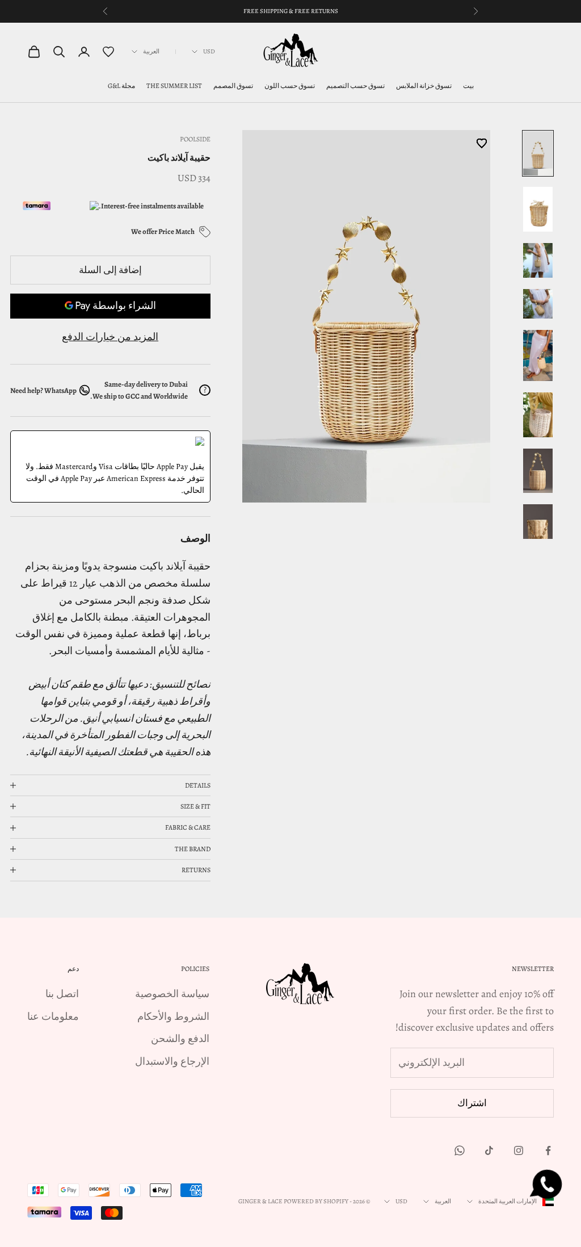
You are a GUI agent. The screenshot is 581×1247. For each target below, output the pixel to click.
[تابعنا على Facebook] (548, 1150)
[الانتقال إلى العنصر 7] (538, 470)
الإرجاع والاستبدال (172, 1061)
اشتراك (472, 1103)
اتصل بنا (62, 994)
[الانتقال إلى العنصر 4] (538, 304)
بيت (468, 85)
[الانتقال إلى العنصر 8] (538, 526)
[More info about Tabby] (76, 205)
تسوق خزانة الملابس (424, 85)
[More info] (204, 231)
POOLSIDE (195, 139)
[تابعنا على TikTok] (489, 1150)
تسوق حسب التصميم (355, 85)
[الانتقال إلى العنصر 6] (538, 414)
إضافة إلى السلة (110, 270)
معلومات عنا (53, 1016)
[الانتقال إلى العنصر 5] (538, 355)
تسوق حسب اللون (289, 85)
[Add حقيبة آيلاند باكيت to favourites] (363, 314)
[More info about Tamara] (30, 205)
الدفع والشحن (180, 1038)
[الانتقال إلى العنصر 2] (538, 209)
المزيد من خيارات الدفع (110, 337)
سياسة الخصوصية (172, 994)
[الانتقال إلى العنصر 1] (538, 153)
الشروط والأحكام (173, 1016)
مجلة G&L (121, 85)
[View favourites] (108, 51)
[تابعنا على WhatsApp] (459, 1150)
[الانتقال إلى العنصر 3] (538, 260)
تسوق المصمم (233, 85)
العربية (151, 51)
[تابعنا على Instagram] (518, 1150)
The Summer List (174, 85)
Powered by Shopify (316, 1201)
